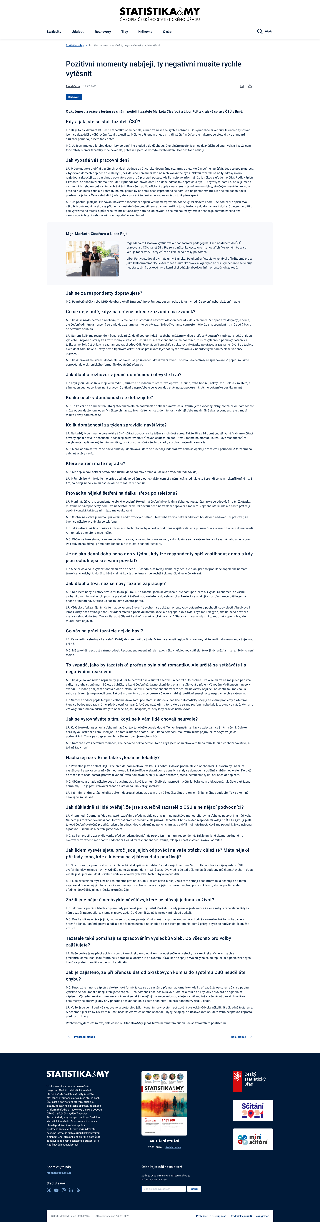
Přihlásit (194, 1189)
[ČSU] (249, 1081)
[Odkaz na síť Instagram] (63, 1190)
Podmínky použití (241, 1216)
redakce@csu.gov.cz (59, 1172)
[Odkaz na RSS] (78, 1190)
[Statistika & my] (160, 14)
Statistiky (54, 32)
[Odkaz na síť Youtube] (56, 1190)
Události (78, 32)
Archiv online (173, 1147)
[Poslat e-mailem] (242, 86)
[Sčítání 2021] (253, 1110)
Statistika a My (75, 45)
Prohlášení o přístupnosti (211, 1216)
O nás (167, 32)
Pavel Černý (73, 86)
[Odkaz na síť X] (49, 1190)
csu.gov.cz (262, 1216)
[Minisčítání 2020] (253, 1139)
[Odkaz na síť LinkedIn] (71, 1190)
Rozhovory (103, 32)
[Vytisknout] (250, 86)
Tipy (124, 32)
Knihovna (145, 32)
